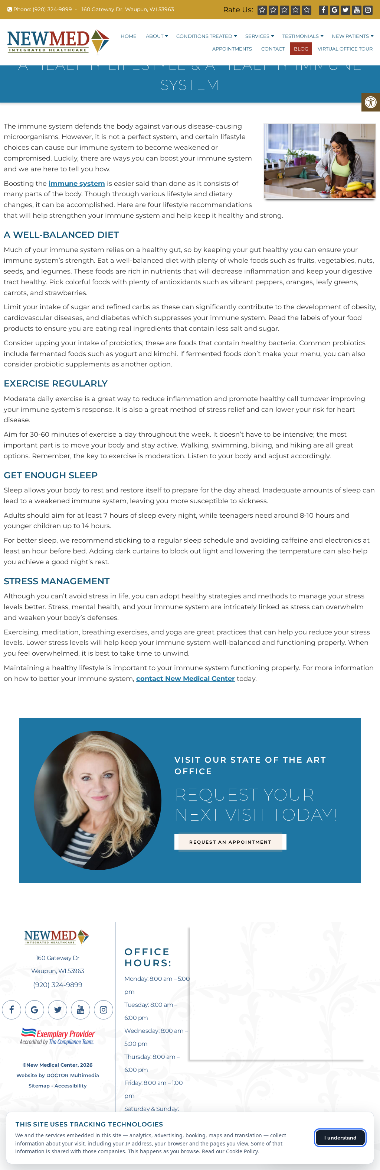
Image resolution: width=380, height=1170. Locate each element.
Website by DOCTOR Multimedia (57, 1075)
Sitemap (39, 1086)
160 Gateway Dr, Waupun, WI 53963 (128, 9)
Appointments (232, 49)
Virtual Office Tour (345, 49)
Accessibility (71, 1086)
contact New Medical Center (185, 679)
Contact (273, 49)
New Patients (350, 36)
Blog (301, 49)
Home (129, 36)
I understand (340, 1138)
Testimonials (300, 36)
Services (257, 36)
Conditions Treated (204, 36)
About (154, 36)
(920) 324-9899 (52, 9)
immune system (77, 184)
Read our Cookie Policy (230, 1151)
